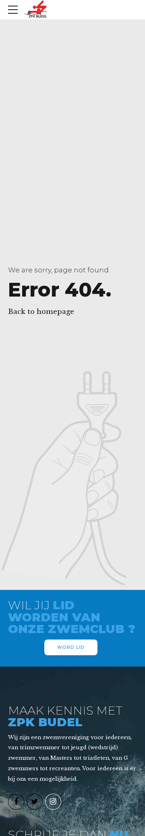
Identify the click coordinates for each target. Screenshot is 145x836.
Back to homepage (41, 311)
